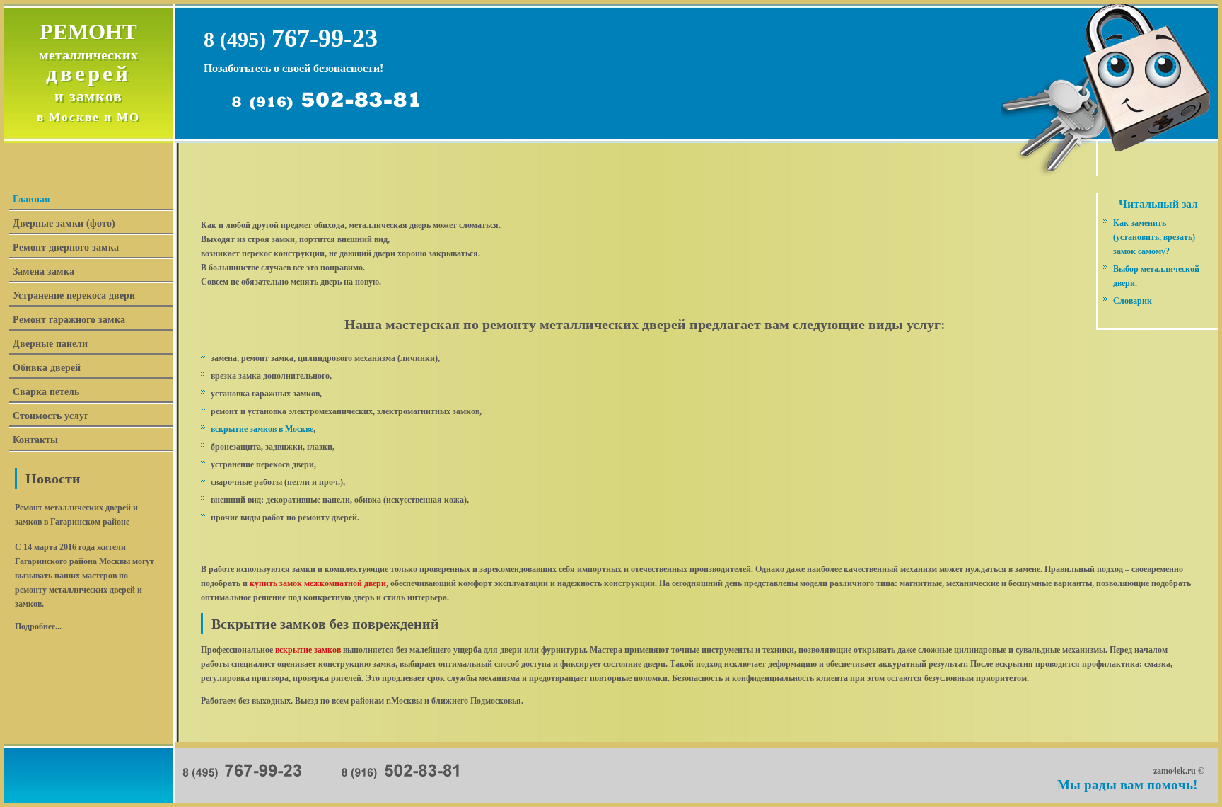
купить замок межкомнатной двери (318, 583)
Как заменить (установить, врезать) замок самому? (1154, 237)
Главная (31, 199)
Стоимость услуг (50, 416)
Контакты (35, 440)
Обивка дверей (47, 367)
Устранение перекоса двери (74, 295)
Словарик (1132, 301)
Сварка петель (46, 392)
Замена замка (43, 271)
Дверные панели (50, 343)
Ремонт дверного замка (66, 247)
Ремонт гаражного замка (69, 319)
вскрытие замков (308, 650)
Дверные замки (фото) (64, 223)
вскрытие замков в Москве (262, 429)
